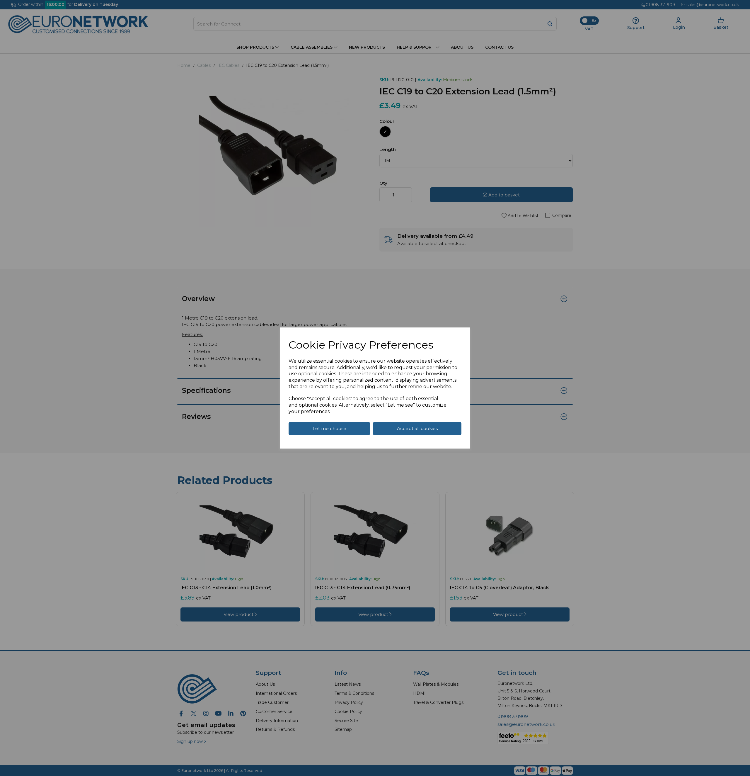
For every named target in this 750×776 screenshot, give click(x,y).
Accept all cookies (417, 428)
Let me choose (329, 428)
